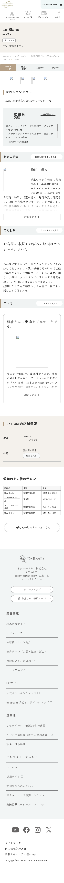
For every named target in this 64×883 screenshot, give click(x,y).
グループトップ (32, 589)
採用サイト (13, 776)
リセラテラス (14, 633)
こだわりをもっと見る (48, 230)
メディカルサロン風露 (12, 506)
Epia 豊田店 (9, 492)
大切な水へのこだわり (20, 786)
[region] (32, 131)
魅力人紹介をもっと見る (45, 156)
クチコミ (56, 67)
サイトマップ (13, 843)
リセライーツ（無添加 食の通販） (27, 725)
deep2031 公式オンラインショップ (27, 702)
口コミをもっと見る (48, 303)
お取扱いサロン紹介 (18, 642)
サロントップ (8, 67)
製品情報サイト (15, 624)
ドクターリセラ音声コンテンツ (25, 795)
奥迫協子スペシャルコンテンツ (25, 804)
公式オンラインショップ (21, 693)
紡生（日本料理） (17, 744)
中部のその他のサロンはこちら (32, 527)
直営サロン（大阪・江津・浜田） (26, 651)
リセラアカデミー (17, 670)
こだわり (40, 67)
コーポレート (14, 767)
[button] (62, 14)
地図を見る (31, 455)
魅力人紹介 (24, 67)
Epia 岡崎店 (9, 512)
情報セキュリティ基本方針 (21, 854)
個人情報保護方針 (15, 848)
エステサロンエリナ (12, 499)
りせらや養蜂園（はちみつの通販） (28, 735)
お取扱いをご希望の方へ (21, 661)
